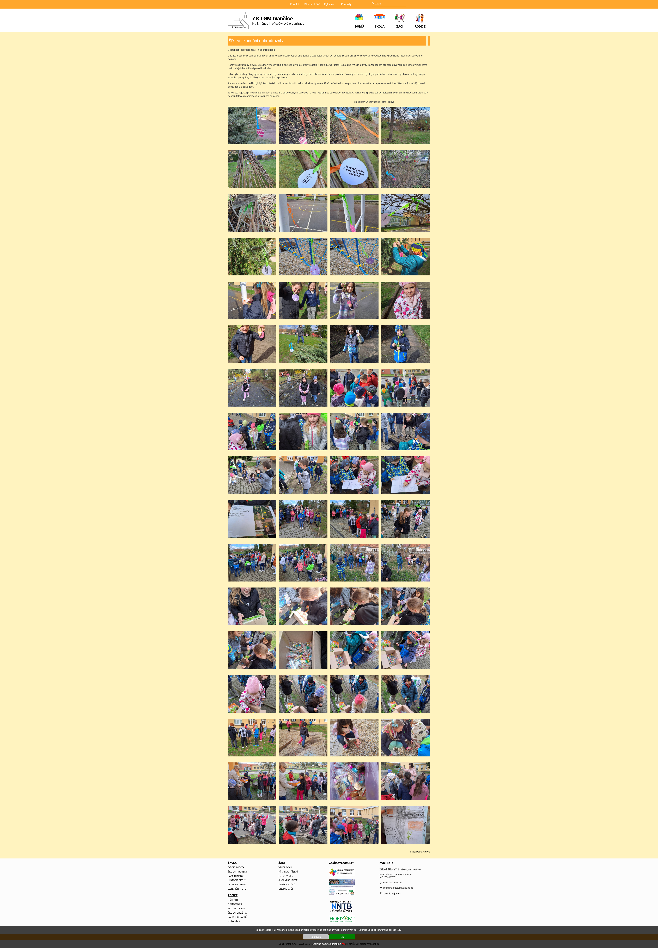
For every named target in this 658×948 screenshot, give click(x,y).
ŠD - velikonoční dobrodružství (256, 40)
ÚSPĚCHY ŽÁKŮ (286, 884)
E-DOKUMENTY (236, 867)
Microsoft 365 (312, 4)
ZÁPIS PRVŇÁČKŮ (237, 917)
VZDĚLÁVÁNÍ (285, 867)
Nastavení (315, 937)
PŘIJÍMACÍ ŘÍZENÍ (288, 871)
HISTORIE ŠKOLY (237, 880)
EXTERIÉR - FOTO (237, 888)
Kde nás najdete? (391, 893)
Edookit (294, 4)
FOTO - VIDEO (285, 876)
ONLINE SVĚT (285, 888)
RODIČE (420, 26)
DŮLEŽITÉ (233, 900)
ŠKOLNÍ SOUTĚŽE (287, 880)
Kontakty (346, 4)
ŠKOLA (380, 26)
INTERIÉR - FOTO (237, 884)
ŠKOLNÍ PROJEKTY (238, 871)
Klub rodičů (234, 921)
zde (343, 944)
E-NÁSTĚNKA (235, 904)
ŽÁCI (399, 26)
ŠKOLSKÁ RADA (236, 908)
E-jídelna (329, 4)
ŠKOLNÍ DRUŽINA (237, 912)
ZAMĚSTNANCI (236, 876)
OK (342, 937)
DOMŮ (359, 26)
